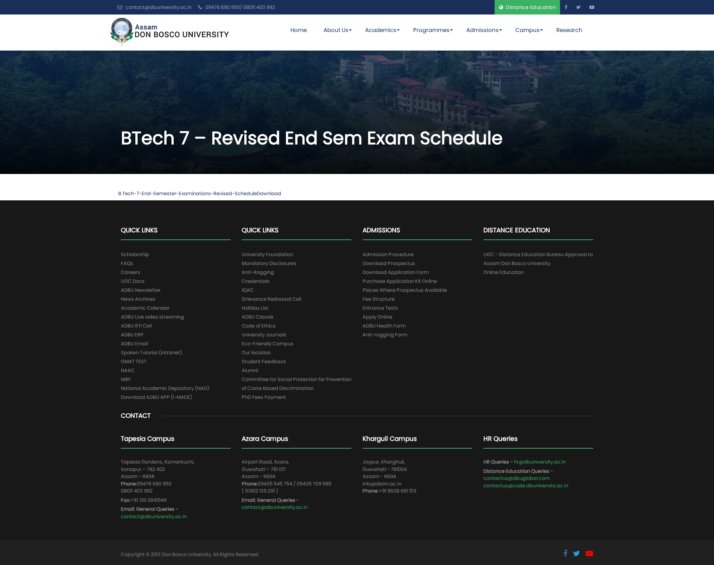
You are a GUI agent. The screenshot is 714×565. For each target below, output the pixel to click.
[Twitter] (578, 7)
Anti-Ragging (258, 272)
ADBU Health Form (384, 325)
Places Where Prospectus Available (405, 290)
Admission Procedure (388, 254)
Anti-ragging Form (385, 334)
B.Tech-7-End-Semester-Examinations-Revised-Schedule (187, 193)
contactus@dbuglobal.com (516, 478)
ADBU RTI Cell (136, 325)
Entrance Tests (380, 307)
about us (336, 30)
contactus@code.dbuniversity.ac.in (525, 485)
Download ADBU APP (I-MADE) (156, 397)
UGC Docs (133, 281)
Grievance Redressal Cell (271, 299)
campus (527, 30)
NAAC (128, 370)
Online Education (503, 272)
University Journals (264, 334)
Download (269, 193)
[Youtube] (592, 7)
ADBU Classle (257, 316)
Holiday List (255, 307)
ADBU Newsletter (141, 290)
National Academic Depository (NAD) (165, 388)
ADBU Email (134, 343)
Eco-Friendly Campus (267, 343)
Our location (256, 352)
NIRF (126, 379)
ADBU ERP (132, 334)
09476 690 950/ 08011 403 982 (239, 7)
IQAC (248, 290)
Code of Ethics (259, 325)
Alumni (250, 370)
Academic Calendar (145, 307)
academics (380, 30)
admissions (482, 30)
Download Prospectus (389, 263)
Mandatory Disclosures (269, 263)
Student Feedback (264, 361)
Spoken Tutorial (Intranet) (151, 352)
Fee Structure (379, 299)
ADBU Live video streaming (152, 316)
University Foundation (267, 254)
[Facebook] (566, 7)
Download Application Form (396, 272)
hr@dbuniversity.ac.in (540, 461)
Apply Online (377, 316)
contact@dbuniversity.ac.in (154, 516)
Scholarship (135, 254)
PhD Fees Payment (264, 397)
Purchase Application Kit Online (400, 281)
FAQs (127, 263)
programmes (431, 30)
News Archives (138, 299)
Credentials (256, 281)
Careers (130, 272)
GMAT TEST (134, 361)
